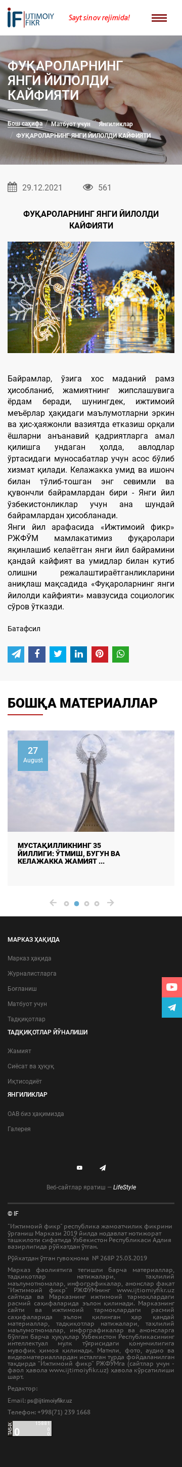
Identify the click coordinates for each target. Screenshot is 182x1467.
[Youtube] (172, 987)
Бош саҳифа (25, 123)
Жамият (19, 1051)
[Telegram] (172, 1007)
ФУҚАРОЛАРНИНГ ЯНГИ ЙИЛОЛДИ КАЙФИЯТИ (83, 135)
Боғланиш (22, 988)
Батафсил (24, 629)
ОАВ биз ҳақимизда (36, 1113)
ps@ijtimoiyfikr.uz (49, 1401)
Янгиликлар (116, 124)
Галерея (19, 1129)
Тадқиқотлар (27, 1019)
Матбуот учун (70, 124)
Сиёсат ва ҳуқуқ (31, 1066)
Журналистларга (32, 973)
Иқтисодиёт (25, 1081)
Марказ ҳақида (30, 958)
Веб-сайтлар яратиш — (91, 1187)
